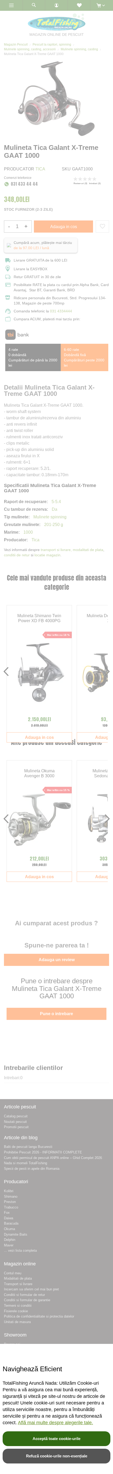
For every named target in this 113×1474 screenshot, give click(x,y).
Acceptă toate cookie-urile (56, 1438)
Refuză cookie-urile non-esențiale (56, 1456)
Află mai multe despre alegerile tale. (55, 1422)
